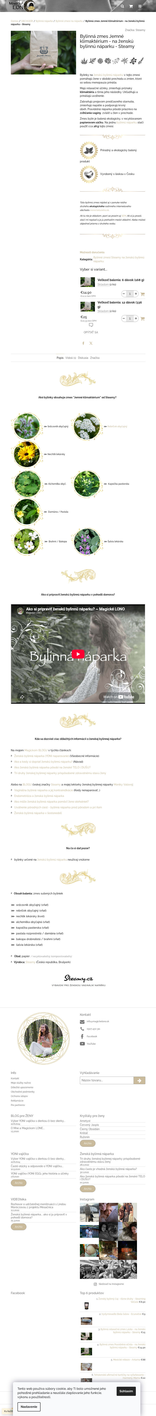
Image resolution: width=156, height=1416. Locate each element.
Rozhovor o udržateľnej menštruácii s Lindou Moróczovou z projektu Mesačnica (38, 1206)
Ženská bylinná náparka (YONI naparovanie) (41, 756)
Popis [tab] (60, 357)
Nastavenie (29, 1407)
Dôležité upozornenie (22, 1087)
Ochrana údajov (19, 1096)
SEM (123, 215)
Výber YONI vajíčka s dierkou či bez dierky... (38, 1121)
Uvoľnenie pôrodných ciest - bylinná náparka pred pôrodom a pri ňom (58, 807)
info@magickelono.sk (98, 1021)
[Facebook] (83, 343)
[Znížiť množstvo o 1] (124, 294)
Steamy (140, 30)
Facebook (92, 1036)
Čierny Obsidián (89, 1129)
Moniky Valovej (123, 784)
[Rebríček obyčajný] (87, 426)
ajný (125, 426)
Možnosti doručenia (92, 252)
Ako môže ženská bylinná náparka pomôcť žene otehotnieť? (51, 801)
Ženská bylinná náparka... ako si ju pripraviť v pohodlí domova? (39, 1216)
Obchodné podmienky (23, 1091)
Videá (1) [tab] (70, 357)
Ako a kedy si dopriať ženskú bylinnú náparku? (43, 761)
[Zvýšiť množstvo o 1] (136, 294)
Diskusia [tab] (83, 357)
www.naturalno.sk (99, 210)
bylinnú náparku (127, 122)
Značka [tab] (94, 357)
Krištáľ (84, 1133)
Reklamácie (17, 1100)
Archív (88, 1143)
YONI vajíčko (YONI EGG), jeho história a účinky (40, 1173)
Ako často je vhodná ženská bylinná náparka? (108, 1169)
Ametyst (85, 1121)
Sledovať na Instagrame (111, 1284)
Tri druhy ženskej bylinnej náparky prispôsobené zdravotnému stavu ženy (60, 773)
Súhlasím (126, 1391)
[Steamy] (78, 981)
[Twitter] (91, 343)
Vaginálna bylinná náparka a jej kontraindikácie (43, 790)
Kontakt (15, 1078)
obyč (120, 426)
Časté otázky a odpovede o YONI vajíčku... (37, 1166)
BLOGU (27, 784)
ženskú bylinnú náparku (108, 74)
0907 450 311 (93, 1029)
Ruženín (85, 1137)
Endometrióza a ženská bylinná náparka (40, 795)
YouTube (91, 1044)
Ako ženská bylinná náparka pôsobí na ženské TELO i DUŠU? (52, 767)
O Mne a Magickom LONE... (28, 1128)
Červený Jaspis (89, 1125)
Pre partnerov (18, 1105)
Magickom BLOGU (36, 750)
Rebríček (112, 426)
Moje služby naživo (21, 1083)
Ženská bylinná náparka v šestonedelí (38, 813)
